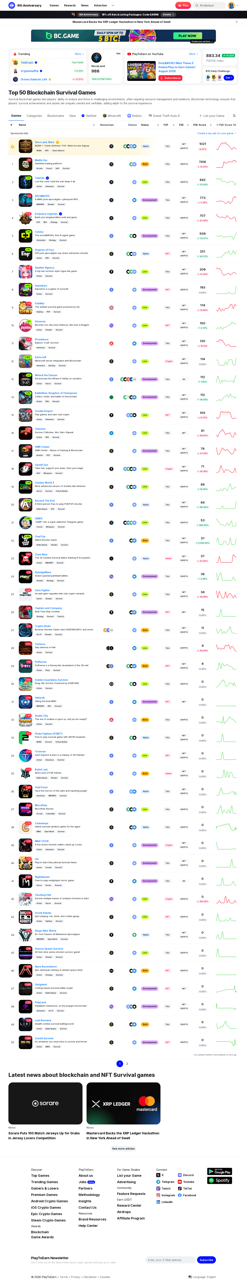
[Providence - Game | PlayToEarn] (25, 343)
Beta (145, 164)
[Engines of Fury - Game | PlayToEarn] (25, 253)
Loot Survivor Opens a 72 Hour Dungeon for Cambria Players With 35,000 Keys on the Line (121, 22)
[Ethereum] (111, 236)
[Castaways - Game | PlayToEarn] (25, 827)
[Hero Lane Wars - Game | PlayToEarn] (25, 146)
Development (149, 200)
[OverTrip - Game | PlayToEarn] (25, 540)
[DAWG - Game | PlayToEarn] (25, 522)
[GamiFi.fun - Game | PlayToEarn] (25, 468)
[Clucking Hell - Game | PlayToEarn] (25, 898)
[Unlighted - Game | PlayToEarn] (25, 988)
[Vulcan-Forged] (111, 648)
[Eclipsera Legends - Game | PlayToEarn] (25, 217)
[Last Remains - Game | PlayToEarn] (25, 1024)
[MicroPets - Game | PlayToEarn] (25, 809)
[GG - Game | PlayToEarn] (25, 862)
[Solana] (111, 146)
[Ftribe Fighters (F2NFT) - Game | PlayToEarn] (25, 737)
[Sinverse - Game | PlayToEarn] (25, 325)
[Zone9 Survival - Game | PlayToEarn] (25, 1042)
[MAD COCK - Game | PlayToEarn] (25, 845)
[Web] (131, 146)
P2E (181, 125)
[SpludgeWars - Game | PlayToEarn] (25, 576)
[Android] (125, 146)
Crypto (184, 148)
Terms (64, 1277)
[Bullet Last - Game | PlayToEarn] (25, 773)
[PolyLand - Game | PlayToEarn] (25, 1006)
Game (168, 558)
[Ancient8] (111, 558)
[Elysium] (108, 648)
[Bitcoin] (105, 630)
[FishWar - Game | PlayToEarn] (25, 307)
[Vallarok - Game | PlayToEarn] (25, 701)
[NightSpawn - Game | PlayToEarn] (25, 880)
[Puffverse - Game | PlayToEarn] (25, 665)
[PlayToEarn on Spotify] (219, 1180)
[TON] (111, 433)
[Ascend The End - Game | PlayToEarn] (25, 504)
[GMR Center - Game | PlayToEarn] (25, 450)
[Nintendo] (128, 379)
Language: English (204, 1277)
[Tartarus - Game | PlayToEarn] (25, 647)
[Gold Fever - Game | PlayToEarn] (25, 791)
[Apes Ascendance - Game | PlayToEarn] (25, 970)
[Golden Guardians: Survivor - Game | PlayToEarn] (25, 683)
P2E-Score (199, 125)
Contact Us (88, 1207)
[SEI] (111, 307)
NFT (184, 144)
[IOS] (128, 146)
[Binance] (111, 254)
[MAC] (131, 397)
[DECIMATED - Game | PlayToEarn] (25, 199)
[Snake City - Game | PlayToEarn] (25, 719)
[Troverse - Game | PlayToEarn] (25, 755)
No (184, 379)
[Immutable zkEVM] (111, 684)
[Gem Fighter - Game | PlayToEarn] (25, 594)
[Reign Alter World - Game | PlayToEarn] (25, 934)
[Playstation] (131, 379)
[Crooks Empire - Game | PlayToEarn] (25, 414)
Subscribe (206, 1260)
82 (94, 71)
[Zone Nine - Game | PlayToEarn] (25, 558)
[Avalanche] (111, 343)
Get (228, 77)
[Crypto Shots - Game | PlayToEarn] (25, 629)
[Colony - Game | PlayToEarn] (25, 235)
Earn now (182, 5)
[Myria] (111, 970)
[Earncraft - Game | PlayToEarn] (25, 361)
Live (145, 182)
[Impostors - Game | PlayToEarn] (25, 289)
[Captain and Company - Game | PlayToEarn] (25, 612)
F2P (166, 125)
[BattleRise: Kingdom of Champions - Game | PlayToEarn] (25, 397)
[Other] (111, 271)
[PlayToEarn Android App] (219, 1171)
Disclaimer (90, 1277)
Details (167, 14)
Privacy (75, 1277)
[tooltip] (234, 116)
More (78, 53)
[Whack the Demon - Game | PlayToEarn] (25, 379)
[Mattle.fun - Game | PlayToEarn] (25, 164)
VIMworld (97, 66)
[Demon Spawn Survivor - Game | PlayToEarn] (25, 952)
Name (22, 125)
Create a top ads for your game (215, 133)
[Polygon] (111, 325)
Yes (167, 146)
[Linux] (128, 397)
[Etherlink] (111, 397)
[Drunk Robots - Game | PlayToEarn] (25, 916)
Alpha (146, 146)
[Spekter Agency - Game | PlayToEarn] (25, 271)
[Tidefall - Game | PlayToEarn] (25, 181)
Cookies (105, 1277)
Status (145, 125)
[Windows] (134, 146)
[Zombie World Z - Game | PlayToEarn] (25, 486)
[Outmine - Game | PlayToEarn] (25, 432)
